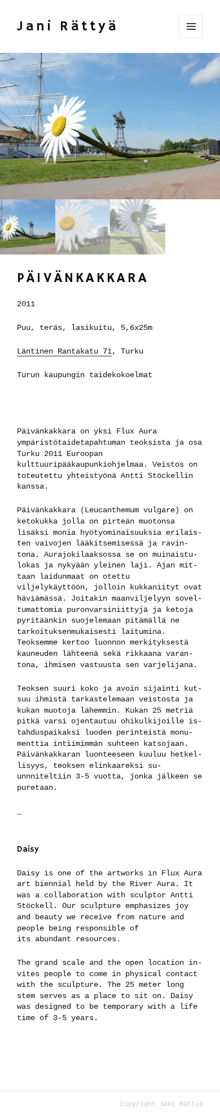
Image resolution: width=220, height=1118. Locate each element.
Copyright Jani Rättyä (161, 1104)
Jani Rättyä (67, 26)
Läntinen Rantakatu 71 (64, 351)
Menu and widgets (191, 26)
